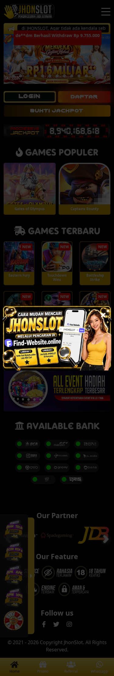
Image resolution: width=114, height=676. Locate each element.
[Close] (103, 314)
